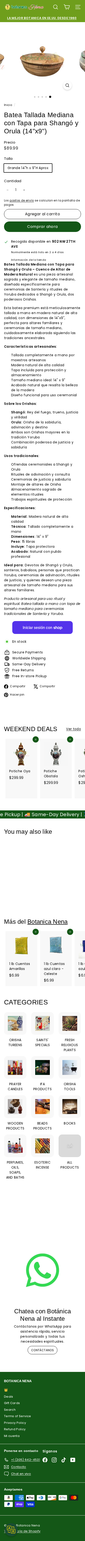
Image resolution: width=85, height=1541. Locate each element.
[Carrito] (66, 7)
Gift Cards (12, 1403)
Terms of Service (17, 1416)
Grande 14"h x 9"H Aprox (28, 168)
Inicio (8, 105)
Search (10, 1409)
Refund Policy (15, 1429)
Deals (8, 1396)
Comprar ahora (42, 226)
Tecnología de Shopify (22, 1531)
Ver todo (73, 729)
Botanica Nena (47, 921)
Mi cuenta (12, 1436)
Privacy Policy (15, 1423)
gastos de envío (21, 200)
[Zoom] (67, 85)
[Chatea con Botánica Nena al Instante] (42, 1270)
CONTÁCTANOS (42, 1350)
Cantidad (12, 180)
